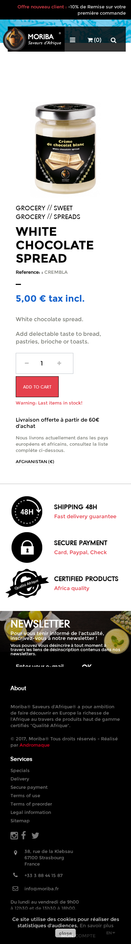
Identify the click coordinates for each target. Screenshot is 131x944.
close (65, 933)
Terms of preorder (31, 804)
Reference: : (29, 272)
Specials (20, 770)
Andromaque (35, 745)
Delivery (19, 778)
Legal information (30, 812)
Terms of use (25, 795)
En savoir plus (97, 925)
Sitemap (20, 820)
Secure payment (29, 787)
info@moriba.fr (41, 888)
